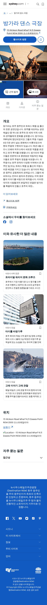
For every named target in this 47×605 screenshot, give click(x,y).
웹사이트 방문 (19, 39)
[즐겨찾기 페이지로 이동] (42, 4)
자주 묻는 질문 (37, 107)
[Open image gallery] (23, 63)
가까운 (22, 107)
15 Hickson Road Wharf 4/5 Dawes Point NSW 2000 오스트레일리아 (23, 31)
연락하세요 (11, 207)
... (10, 13)
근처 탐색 (13, 92)
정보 (8, 542)
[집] (16, 4)
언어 (8, 556)
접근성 (6, 457)
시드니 (9, 529)
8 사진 (36, 92)
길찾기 (6, 427)
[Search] (37, 5)
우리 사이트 (12, 549)
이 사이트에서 (13, 536)
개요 (8, 107)
